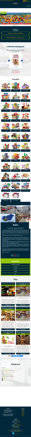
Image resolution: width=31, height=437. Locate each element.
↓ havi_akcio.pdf (15, 66)
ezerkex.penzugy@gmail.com (17, 425)
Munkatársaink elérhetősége (16, 427)
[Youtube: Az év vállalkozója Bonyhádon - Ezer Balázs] (30, 226)
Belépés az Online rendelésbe (15, 33)
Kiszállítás (15, 271)
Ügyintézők (15, 266)
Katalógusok (23, 412)
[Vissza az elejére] (30, 228)
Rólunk (23, 413)
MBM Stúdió (18, 431)
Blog (23, 414)
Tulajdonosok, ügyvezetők (15, 264)
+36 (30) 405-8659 (5, 0)
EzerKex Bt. (4, 378)
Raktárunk (23, 415)
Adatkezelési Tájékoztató (11, 430)
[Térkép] (18, 255)
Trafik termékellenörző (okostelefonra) (15, 37)
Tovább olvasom (8, 304)
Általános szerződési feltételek (19, 430)
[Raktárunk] (12, 255)
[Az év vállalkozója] (15, 255)
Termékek (23, 410)
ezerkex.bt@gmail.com (11, 0)
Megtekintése (2, 14)
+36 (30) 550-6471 (17, 424)
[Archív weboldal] (30, 220)
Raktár (15, 273)
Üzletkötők (15, 269)
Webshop (23, 411)
